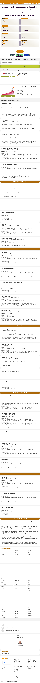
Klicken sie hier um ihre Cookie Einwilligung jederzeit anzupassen (9, 678)
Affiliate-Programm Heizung (32, 658)
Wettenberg (2, 575)
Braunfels (16, 593)
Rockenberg (29, 581)
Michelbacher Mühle (4, 581)
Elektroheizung (33, 3)
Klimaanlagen (16, 675)
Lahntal (2, 606)
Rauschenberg (17, 612)
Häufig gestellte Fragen (5, 650)
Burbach (29, 606)
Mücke (29, 577)
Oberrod (29, 604)
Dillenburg (16, 581)
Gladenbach (3, 564)
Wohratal (29, 579)
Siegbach (2, 583)
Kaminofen (27, 3)
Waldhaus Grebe (17, 577)
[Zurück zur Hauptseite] (7, 655)
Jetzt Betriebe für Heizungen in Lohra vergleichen (20, 178)
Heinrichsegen (3, 593)
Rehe (28, 591)
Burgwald (29, 585)
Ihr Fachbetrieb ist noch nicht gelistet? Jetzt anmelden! (20, 515)
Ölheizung (38, 3)
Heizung (1, 3)
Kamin (2, 522)
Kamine (3, 538)
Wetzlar (2, 610)
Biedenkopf (16, 579)
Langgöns (16, 589)
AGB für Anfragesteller (31, 662)
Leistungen (29, 656)
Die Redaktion (16, 656)
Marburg (2, 591)
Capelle (2, 579)
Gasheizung (17, 3)
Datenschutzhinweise (31, 661)
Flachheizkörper (4, 532)
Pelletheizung (12, 3)
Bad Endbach (3, 577)
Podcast (15, 657)
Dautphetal (2, 585)
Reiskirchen (2, 612)
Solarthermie (22, 3)
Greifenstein (16, 610)
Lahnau (2, 587)
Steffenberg (2, 604)
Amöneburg (16, 575)
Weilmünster (29, 589)
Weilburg (29, 593)
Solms (15, 587)
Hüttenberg (16, 583)
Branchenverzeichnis (17, 662)
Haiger (15, 606)
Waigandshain (30, 612)
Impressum (29, 665)
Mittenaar (2, 589)
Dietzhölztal (16, 591)
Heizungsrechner (17, 659)
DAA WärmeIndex (17, 658)
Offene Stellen (29, 659)
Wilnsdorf (29, 610)
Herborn (16, 564)
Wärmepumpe (6, 3)
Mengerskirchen (30, 587)
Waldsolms (29, 575)
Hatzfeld (29, 564)
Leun (15, 604)
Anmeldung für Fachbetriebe (32, 657)
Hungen (29, 583)
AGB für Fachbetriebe (31, 663)
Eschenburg (3, 614)
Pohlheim (16, 585)
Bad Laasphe (16, 608)
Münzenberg (16, 614)
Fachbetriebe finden (17, 661)
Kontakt (28, 664)
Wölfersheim (29, 608)
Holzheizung (16, 672)
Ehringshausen (3, 608)
